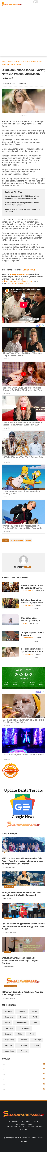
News (10, 61)
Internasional (21, 1023)
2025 (23, 1069)
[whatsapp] (13, 548)
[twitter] (8, 548)
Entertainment (17, 540)
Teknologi (9, 1028)
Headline (8, 918)
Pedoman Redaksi (35, 1127)
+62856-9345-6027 (20, 283)
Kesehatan (9, 1017)
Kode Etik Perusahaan (15, 1127)
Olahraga (37, 1040)
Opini (35, 1023)
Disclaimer (26, 1122)
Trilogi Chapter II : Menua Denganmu (32, 633)
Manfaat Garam (11, 986)
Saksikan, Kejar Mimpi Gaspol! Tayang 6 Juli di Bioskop (32, 601)
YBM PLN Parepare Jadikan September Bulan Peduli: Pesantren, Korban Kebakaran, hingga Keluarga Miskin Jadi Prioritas (22, 861)
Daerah (7, 952)
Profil (32, 1034)
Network (23, 1129)
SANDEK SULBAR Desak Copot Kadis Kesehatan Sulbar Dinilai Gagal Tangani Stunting (20, 960)
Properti (24, 1051)
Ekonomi (8, 1045)
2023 (23, 1079)
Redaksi (37, 1122)
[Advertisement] (23, 32)
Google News (29, 270)
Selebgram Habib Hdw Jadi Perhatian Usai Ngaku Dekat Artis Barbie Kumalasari (21, 893)
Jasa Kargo (9, 1051)
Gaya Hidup (9, 886)
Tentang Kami (12, 1122)
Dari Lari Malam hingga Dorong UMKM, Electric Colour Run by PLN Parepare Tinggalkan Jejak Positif (23, 926)
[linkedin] (22, 548)
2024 (23, 1074)
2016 (23, 1089)
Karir (30, 1124)
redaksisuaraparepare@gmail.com (17, 281)
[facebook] (4, 548)
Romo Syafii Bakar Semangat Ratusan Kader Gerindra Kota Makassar (22, 204)
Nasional (8, 1011)
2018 (23, 1084)
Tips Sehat (23, 1045)
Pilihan (20, 1034)
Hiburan (24, 1040)
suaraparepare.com (19, 274)
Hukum (36, 1045)
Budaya (8, 1034)
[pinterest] (17, 548)
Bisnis (7, 1023)
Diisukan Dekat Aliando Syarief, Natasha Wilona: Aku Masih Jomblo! (32, 650)
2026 (23, 1064)
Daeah (25, 623)
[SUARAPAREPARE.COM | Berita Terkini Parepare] (12, 5)
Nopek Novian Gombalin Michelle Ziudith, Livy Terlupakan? (22, 210)
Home (4, 61)
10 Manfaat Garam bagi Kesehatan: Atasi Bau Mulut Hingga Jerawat (22, 993)
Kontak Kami (20, 1124)
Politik (35, 1017)
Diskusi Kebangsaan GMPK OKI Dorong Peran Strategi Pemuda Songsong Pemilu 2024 (22, 197)
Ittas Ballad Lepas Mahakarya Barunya (30, 619)
